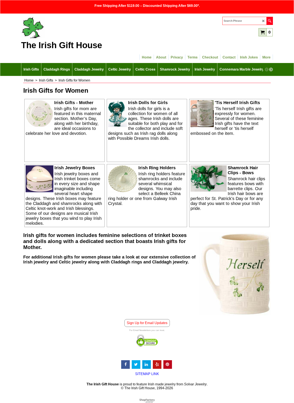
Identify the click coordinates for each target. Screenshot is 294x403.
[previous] (267, 69)
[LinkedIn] (146, 364)
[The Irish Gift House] (58, 27)
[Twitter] (136, 364)
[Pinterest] (167, 364)
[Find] (269, 21)
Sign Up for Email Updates (147, 323)
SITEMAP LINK (147, 374)
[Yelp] (157, 364)
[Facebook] (125, 364)
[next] (271, 69)
